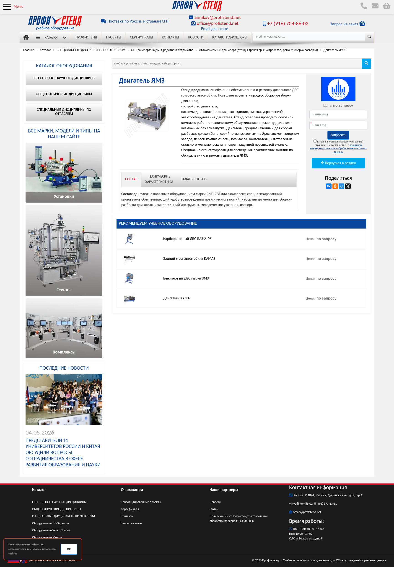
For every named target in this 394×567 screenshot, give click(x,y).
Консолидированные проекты (141, 502)
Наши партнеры (224, 490)
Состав (131, 179)
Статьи (214, 509)
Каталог (51, 38)
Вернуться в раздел (340, 163)
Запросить (338, 135)
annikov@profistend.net (217, 17)
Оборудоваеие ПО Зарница (50, 523)
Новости (195, 37)
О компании (132, 490)
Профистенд (86, 37)
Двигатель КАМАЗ (177, 298)
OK (69, 549)
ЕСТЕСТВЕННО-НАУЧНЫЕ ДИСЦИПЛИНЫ (59, 502)
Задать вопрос (194, 179)
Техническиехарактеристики (159, 179)
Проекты (113, 37)
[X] (348, 186)
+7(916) (294, 504)
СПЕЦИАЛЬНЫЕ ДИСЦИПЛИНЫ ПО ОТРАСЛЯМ (63, 516)
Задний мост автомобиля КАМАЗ (189, 259)
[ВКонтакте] (329, 186)
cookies (12, 553)
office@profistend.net (217, 23)
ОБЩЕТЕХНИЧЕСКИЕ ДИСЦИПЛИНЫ (56, 509)
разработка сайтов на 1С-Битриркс (51, 560)
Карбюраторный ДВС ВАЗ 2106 (187, 239)
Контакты (170, 37)
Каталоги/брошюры (229, 37)
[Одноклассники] (335, 186)
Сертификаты (141, 37)
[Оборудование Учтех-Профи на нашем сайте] (338, 89)
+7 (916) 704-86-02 (287, 24)
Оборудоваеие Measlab (47, 537)
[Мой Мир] (341, 186)
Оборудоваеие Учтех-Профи (51, 530)
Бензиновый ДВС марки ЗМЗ (186, 278)
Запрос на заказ (131, 523)
